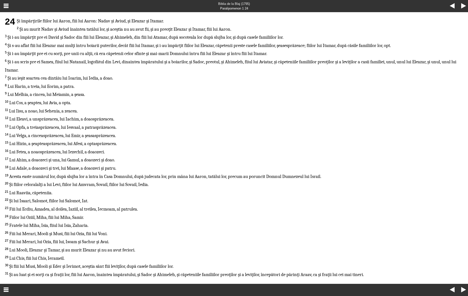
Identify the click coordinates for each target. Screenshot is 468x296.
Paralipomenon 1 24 (234, 8)
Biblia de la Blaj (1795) (234, 4)
